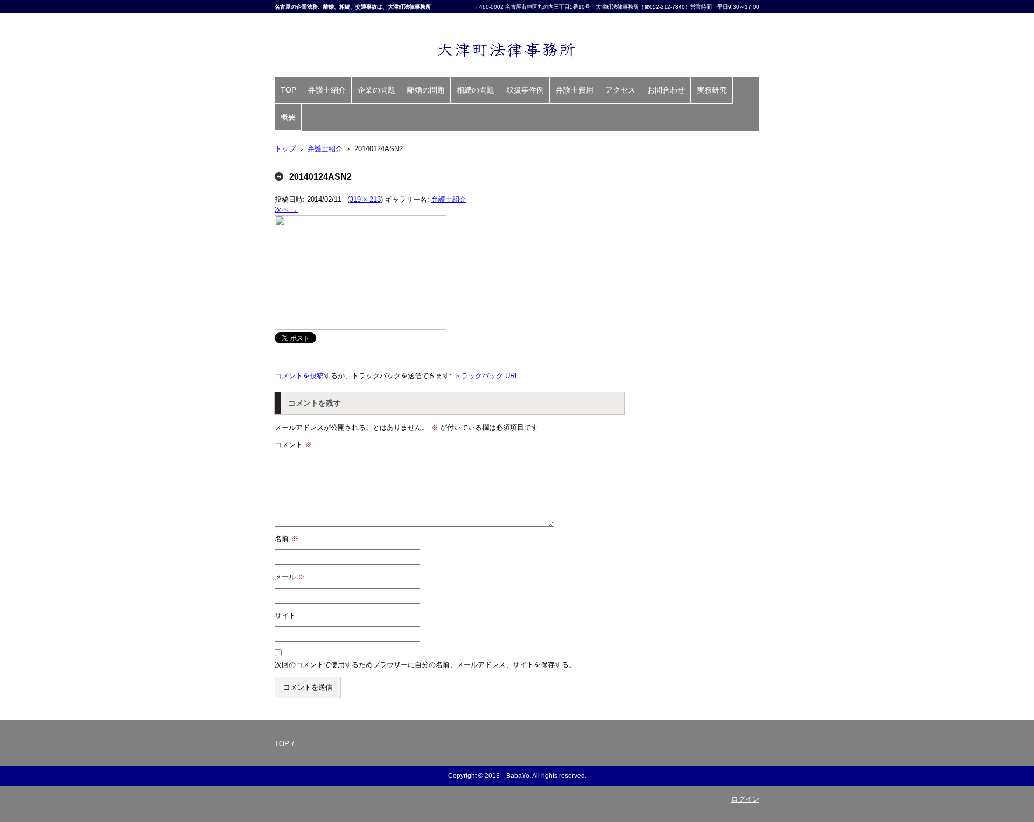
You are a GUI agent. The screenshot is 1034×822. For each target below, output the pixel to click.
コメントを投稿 (299, 376)
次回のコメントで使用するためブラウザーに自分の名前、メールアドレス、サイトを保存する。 (425, 665)
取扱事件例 (525, 90)
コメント (293, 445)
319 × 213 (365, 199)
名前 (286, 539)
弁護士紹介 (327, 90)
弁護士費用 (574, 90)
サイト (285, 616)
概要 (288, 116)
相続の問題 (475, 90)
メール (290, 577)
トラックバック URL (486, 376)
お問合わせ (666, 90)
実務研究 (712, 90)
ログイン (745, 799)
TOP (288, 90)
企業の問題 (376, 90)
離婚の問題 (426, 90)
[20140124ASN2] (360, 327)
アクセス (620, 90)
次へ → (286, 210)
